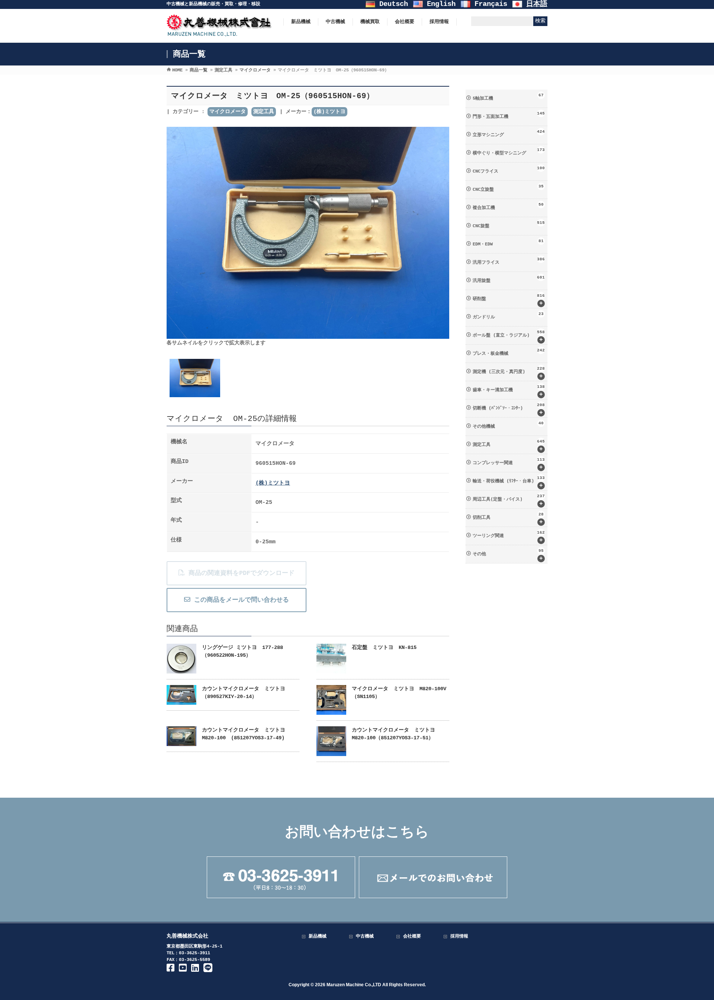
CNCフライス (509, 170)
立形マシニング (509, 133)
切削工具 (508, 518)
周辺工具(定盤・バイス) (509, 500)
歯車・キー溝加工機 (509, 391)
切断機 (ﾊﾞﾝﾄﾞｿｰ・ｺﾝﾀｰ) (509, 409)
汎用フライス (509, 261)
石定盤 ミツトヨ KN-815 (384, 647)
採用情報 (459, 936)
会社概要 (412, 936)
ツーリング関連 (509, 537)
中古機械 (365, 936)
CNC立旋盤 (508, 188)
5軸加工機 (508, 97)
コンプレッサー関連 (509, 464)
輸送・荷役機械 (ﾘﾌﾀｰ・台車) (509, 482)
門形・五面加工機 (509, 115)
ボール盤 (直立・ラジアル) (509, 336)
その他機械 (508, 425)
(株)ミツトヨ (329, 112)
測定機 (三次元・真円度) (509, 373)
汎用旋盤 (509, 279)
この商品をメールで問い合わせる (239, 600)
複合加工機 (508, 206)
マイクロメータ (227, 112)
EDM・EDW (508, 243)
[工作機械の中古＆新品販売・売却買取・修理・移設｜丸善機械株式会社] (219, 33)
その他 (508, 555)
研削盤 (509, 300)
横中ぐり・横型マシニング (509, 152)
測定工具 (263, 112)
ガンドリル (508, 316)
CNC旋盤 (509, 225)
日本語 (536, 4)
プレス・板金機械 (509, 352)
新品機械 (318, 936)
